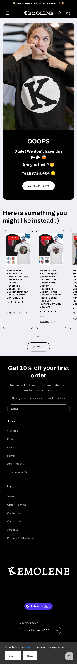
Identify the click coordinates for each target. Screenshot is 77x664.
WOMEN (12, 430)
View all (38, 346)
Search (11, 496)
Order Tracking (16, 504)
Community (14, 521)
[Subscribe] (65, 408)
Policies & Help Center (21, 538)
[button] (7, 13)
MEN (10, 439)
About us (12, 530)
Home (11, 456)
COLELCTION (15, 464)
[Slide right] (46, 337)
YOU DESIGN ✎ (17, 472)
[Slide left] (30, 337)
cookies (28, 647)
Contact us (14, 513)
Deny (30, 656)
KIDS (10, 447)
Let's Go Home (38, 185)
